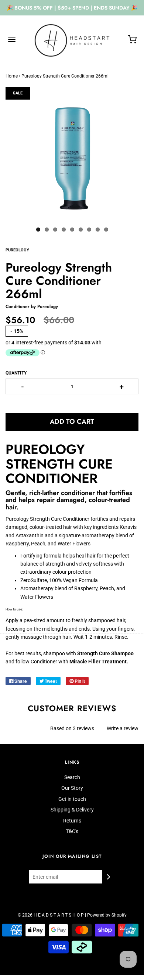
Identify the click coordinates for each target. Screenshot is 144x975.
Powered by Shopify (107, 915)
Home (12, 76)
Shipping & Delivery (72, 810)
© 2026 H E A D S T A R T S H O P (51, 915)
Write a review (122, 728)
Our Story (72, 788)
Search (72, 777)
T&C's (72, 831)
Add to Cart (72, 421)
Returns (72, 821)
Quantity (16, 373)
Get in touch (72, 799)
